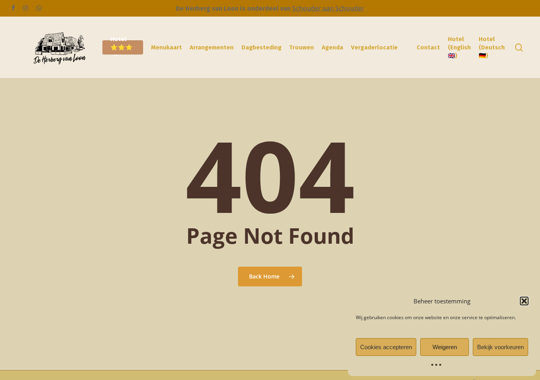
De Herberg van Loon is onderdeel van (234, 8)
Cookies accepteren (386, 347)
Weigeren (444, 347)
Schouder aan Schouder (328, 8)
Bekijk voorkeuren (500, 347)
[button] (524, 301)
